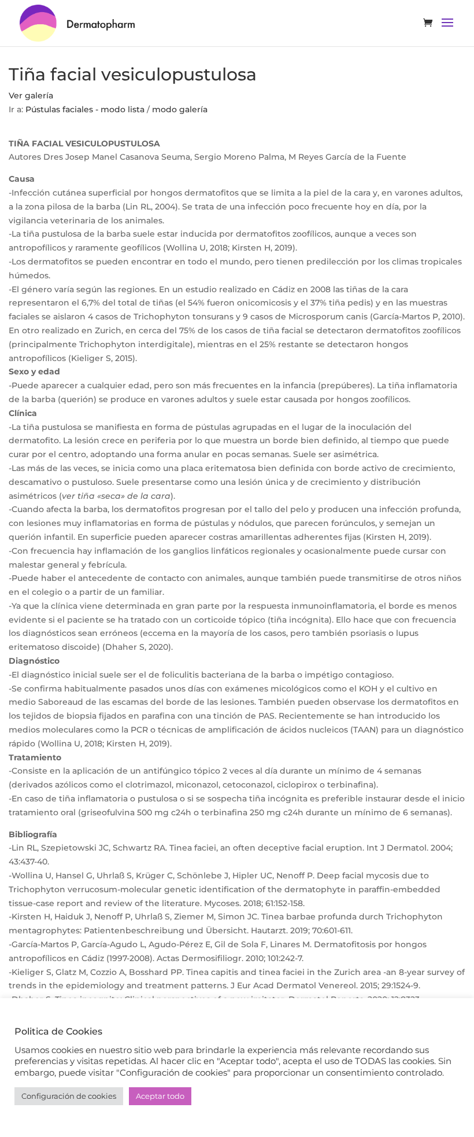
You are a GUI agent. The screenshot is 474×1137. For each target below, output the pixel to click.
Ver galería (31, 95)
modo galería (180, 109)
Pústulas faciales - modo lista (85, 109)
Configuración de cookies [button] (68, 1096)
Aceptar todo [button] (160, 1096)
